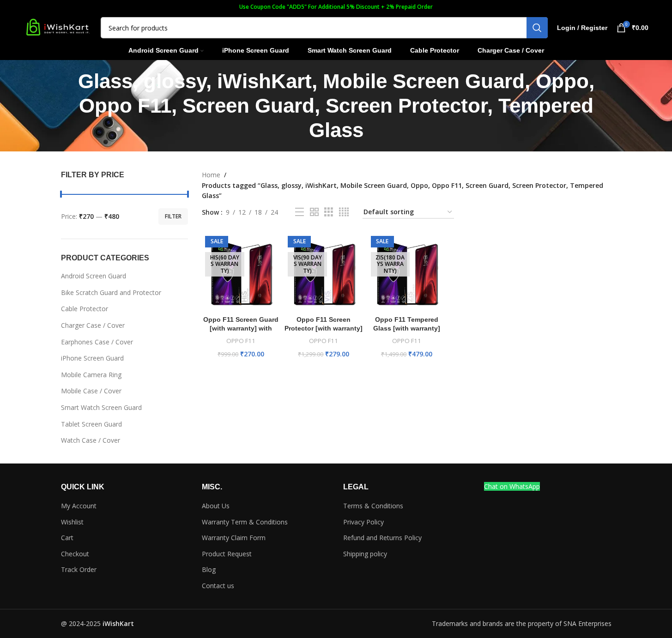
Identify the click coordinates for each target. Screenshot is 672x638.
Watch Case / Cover (90, 440)
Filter (173, 216)
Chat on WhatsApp (512, 486)
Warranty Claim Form (234, 537)
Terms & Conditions (373, 505)
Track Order (79, 569)
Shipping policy (365, 553)
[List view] (299, 212)
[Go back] (49, 105)
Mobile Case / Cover (91, 390)
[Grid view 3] (328, 212)
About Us (216, 505)
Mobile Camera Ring (91, 374)
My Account (79, 505)
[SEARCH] (537, 27)
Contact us (218, 585)
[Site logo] (57, 27)
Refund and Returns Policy (382, 537)
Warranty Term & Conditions (245, 522)
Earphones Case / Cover (97, 341)
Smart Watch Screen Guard (101, 407)
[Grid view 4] (344, 212)
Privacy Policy (363, 522)
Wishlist (72, 522)
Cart (67, 537)
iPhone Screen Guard (92, 358)
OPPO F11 (240, 341)
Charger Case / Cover (93, 325)
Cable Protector (84, 308)
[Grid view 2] (314, 212)
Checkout (75, 553)
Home (211, 174)
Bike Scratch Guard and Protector (111, 292)
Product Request (227, 553)
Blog (209, 569)
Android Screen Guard (93, 275)
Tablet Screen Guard (91, 424)
